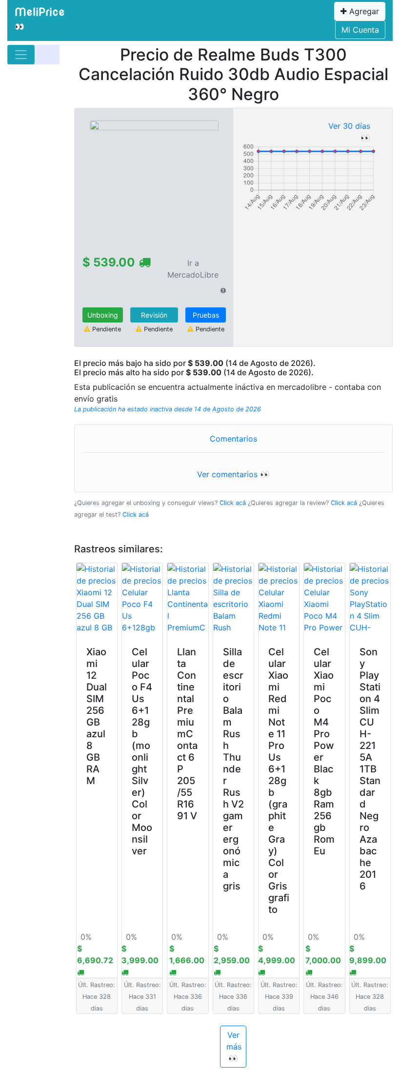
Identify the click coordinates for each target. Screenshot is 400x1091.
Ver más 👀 (233, 1046)
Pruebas (206, 315)
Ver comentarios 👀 (233, 474)
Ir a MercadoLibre (193, 269)
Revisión (154, 315)
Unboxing (102, 315)
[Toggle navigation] (21, 54)
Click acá (233, 502)
